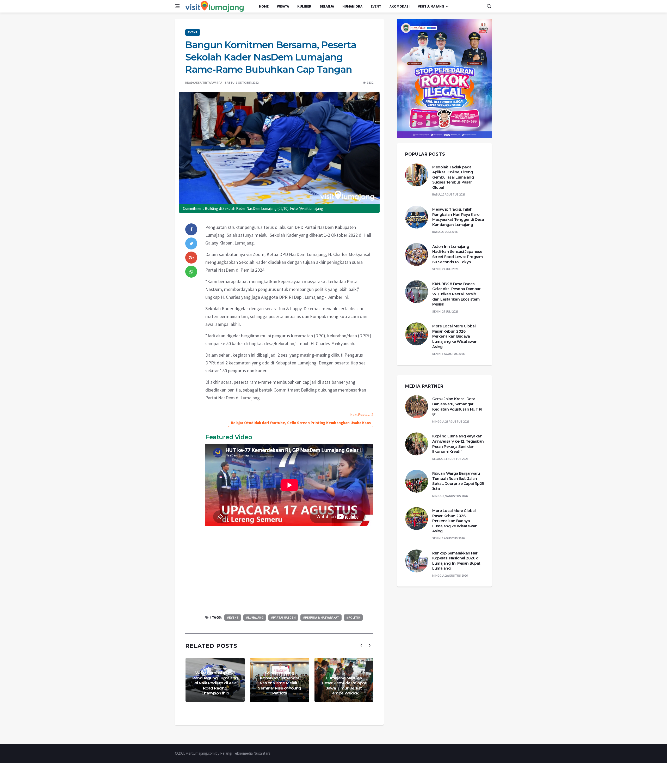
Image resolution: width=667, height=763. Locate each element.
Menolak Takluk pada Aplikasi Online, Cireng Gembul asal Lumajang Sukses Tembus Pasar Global (453, 177)
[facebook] (191, 229)
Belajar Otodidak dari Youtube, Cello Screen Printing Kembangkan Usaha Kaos (301, 422)
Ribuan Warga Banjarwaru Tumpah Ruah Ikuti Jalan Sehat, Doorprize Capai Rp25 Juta (458, 481)
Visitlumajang (431, 6)
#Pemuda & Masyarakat (321, 617)
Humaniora (352, 6)
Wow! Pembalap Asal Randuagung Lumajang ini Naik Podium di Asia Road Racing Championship (215, 682)
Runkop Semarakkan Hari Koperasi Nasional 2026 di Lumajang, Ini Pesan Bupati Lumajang (456, 561)
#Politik (353, 617)
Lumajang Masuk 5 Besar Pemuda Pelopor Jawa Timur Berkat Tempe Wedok (344, 685)
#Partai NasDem (283, 617)
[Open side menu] (177, 6)
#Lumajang (255, 617)
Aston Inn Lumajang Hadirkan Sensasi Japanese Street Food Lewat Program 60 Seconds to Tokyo (457, 254)
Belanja (327, 6)
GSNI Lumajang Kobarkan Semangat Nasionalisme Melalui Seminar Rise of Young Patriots (279, 682)
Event (376, 6)
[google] (191, 258)
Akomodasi (400, 6)
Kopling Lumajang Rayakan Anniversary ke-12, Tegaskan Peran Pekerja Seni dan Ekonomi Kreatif (458, 444)
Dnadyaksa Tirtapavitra (203, 82)
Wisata (283, 6)
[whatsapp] (191, 272)
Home (264, 6)
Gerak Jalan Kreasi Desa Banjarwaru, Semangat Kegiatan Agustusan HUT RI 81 (457, 406)
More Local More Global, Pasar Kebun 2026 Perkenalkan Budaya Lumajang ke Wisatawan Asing (455, 336)
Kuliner (304, 6)
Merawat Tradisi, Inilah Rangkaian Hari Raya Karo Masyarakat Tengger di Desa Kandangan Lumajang (458, 217)
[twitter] (191, 243)
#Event (233, 617)
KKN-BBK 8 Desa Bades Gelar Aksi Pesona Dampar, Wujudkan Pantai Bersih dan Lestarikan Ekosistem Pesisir (456, 294)
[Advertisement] (289, 570)
